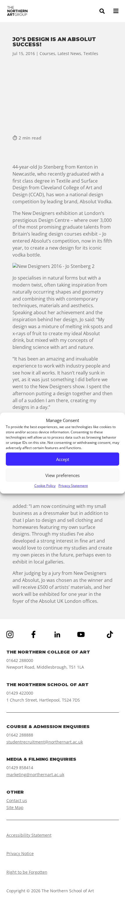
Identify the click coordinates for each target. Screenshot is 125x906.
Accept (62, 459)
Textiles (90, 53)
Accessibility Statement (28, 835)
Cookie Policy (45, 485)
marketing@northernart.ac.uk (35, 774)
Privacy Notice (20, 853)
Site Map (15, 807)
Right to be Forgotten (26, 872)
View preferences (62, 475)
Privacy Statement (73, 485)
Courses (47, 53)
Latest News (69, 53)
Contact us (16, 800)
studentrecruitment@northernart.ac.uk (44, 742)
